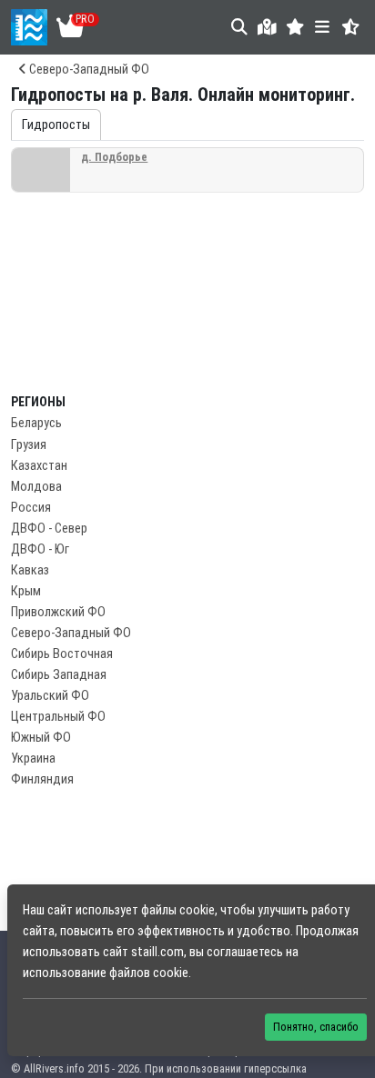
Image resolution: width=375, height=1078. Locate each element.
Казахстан (39, 466)
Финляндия (42, 779)
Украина (33, 758)
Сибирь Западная (58, 675)
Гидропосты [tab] (56, 125)
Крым (26, 591)
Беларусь (36, 423)
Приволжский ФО (58, 612)
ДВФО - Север (49, 528)
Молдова (36, 486)
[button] (295, 26)
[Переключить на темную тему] (351, 26)
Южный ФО (41, 737)
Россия (31, 507)
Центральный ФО (58, 716)
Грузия (28, 445)
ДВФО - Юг (40, 549)
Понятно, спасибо (316, 1026)
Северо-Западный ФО (87, 69)
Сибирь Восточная (62, 654)
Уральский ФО (50, 696)
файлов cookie (148, 973)
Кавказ (30, 570)
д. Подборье (114, 157)
